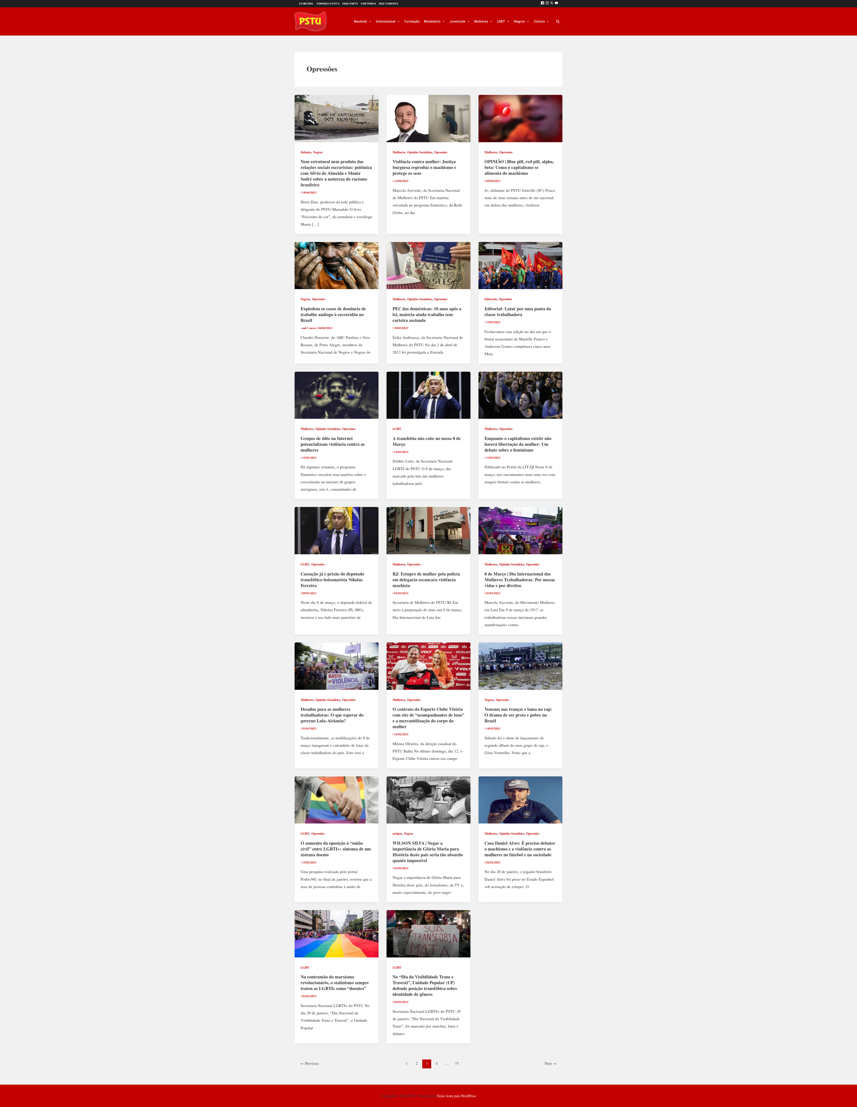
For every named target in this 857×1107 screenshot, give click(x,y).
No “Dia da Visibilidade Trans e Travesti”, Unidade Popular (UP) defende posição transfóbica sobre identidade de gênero (425, 985)
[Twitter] (551, 3)
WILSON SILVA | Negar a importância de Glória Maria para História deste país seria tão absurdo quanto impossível (428, 852)
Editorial (491, 299)
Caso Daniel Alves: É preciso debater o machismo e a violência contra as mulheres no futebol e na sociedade (520, 849)
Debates (306, 152)
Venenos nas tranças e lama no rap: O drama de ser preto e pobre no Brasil (518, 715)
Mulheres (481, 21)
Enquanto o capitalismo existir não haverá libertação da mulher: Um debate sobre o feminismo (518, 444)
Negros (519, 21)
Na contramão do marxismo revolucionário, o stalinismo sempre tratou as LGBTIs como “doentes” (335, 983)
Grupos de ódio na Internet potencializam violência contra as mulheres (333, 444)
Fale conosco (388, 3)
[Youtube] (556, 3)
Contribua (368, 3)
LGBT (501, 21)
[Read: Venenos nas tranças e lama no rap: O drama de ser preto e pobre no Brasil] (520, 665)
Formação (412, 21)
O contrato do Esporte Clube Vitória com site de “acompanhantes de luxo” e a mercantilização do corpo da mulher (428, 718)
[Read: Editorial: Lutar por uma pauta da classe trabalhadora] (520, 265)
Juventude (457, 21)
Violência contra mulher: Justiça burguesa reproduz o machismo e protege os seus (424, 167)
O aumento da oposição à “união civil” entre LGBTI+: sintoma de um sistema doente (336, 849)
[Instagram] (547, 3)
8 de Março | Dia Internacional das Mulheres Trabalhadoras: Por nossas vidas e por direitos (520, 580)
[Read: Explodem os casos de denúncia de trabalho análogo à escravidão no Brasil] (337, 265)
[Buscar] (557, 21)
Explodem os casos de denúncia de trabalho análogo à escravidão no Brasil (333, 314)
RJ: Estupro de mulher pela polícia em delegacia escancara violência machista (426, 580)
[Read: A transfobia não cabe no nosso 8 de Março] (428, 394)
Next (551, 1063)
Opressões (440, 152)
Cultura (539, 21)
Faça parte (350, 3)
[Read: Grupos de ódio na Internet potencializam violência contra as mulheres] (337, 394)
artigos (397, 833)
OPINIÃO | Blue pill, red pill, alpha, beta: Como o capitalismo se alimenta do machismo (519, 167)
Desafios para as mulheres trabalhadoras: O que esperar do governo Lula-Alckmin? (332, 715)
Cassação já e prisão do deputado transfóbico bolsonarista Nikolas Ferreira (332, 580)
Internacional (385, 21)
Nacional (360, 21)
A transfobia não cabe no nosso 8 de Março (427, 441)
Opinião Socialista (419, 152)
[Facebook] (542, 3)
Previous (309, 1063)
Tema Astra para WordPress (456, 1095)
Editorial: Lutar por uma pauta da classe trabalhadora (518, 311)
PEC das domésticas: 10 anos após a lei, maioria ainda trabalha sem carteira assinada (427, 314)
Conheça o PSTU (328, 3)
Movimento (432, 21)
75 (457, 1063)
